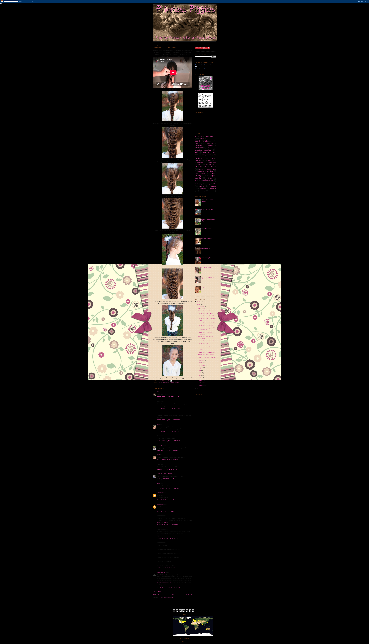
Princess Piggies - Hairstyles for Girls (204, 64)
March (200, 380)
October (201, 362)
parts (214, 169)
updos (213, 186)
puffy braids (200, 173)
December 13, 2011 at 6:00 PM (168, 431)
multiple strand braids (205, 166)
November (202, 360)
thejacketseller (161, 572)
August (201, 367)
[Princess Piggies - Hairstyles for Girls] (196, 67)
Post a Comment (157, 591)
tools (214, 184)
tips (210, 184)
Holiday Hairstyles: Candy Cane (207, 341)
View (158, 483)
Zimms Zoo (160, 445)
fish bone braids (207, 156)
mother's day (210, 164)
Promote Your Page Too (200, 68)
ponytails (166, 382)
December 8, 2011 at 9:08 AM (168, 397)
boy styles (211, 138)
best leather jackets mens (164, 582)
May (200, 375)
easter (203, 154)
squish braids (199, 182)
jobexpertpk (160, 492)
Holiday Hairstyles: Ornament (206, 352)
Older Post (189, 594)
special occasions (207, 180)
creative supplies (203, 150)
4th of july (198, 136)
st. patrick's (210, 182)
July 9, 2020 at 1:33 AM (165, 511)
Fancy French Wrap (205, 267)
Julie (158, 424)
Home (172, 594)
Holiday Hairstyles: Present (205, 313)
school (197, 180)
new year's (208, 169)
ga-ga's (208, 160)
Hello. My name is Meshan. (164, 473)
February (201, 382)
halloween (200, 162)
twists (201, 186)
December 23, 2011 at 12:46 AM (168, 441)
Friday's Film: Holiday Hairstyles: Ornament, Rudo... (205, 347)
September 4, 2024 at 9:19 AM (168, 587)
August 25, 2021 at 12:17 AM (167, 525)
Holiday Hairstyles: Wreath (205, 325)
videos (172, 382)
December (202, 306)
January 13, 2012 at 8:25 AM (167, 450)
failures (209, 154)
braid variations (203, 141)
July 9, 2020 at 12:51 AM (166, 500)
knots (160, 382)
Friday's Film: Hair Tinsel (205, 311)
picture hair (201, 171)
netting (201, 169)
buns (197, 143)
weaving (202, 191)
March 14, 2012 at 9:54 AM (167, 469)
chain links (210, 143)
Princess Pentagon (205, 228)
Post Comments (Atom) (167, 597)
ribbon (210, 178)
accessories (210, 136)
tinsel (205, 184)
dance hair (206, 152)
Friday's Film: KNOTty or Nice (206, 357)
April (200, 377)
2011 (198, 304)
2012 (198, 301)
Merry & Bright (202, 308)
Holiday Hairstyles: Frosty (205, 343)
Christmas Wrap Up (205, 258)
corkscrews (199, 148)
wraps (177, 382)
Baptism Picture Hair (206, 238)
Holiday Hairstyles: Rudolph (207, 209)
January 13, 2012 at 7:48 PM (167, 460)
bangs (202, 138)
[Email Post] (171, 380)
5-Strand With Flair (205, 248)
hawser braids (212, 162)
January (201, 385)
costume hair (210, 148)
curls (196, 152)
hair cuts (214, 160)
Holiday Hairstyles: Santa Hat (206, 323)
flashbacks (198, 158)
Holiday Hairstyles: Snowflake (206, 316)
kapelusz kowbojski (162, 522)
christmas (198, 145)
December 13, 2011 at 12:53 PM (168, 420)
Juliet (158, 392)
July (200, 370)
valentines (203, 188)
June (200, 372)
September (202, 365)
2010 (198, 388)
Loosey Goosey (204, 287)
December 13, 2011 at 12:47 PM (168, 408)
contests (210, 145)
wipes (158, 536)
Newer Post (156, 594)
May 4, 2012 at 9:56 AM (165, 479)
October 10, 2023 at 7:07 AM (168, 567)
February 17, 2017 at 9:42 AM (168, 488)
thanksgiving (198, 184)
